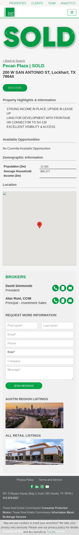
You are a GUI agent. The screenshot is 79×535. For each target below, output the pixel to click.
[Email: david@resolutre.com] (70, 288)
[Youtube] (47, 486)
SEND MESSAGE (24, 385)
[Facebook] (31, 486)
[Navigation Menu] (72, 12)
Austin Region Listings (27, 399)
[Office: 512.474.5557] (55, 288)
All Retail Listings (23, 435)
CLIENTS (37, 3)
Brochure (15, 87)
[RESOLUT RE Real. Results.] (9, 12)
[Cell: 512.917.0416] (63, 288)
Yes (49, 532)
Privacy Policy (25, 479)
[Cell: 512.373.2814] (63, 300)
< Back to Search (14, 60)
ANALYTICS (68, 3)
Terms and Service (50, 479)
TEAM (51, 3)
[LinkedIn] (37, 486)
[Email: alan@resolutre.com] (70, 300)
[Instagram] (42, 486)
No (54, 532)
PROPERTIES (17, 3)
